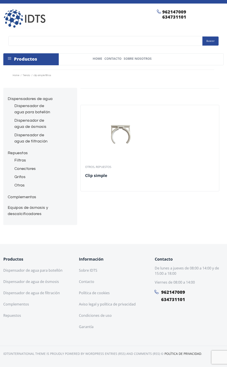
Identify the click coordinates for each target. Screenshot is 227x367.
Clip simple (96, 175)
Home (16, 75)
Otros (89, 167)
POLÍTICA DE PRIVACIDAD (182, 354)
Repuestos (103, 167)
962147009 (174, 12)
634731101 (174, 17)
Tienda (26, 75)
